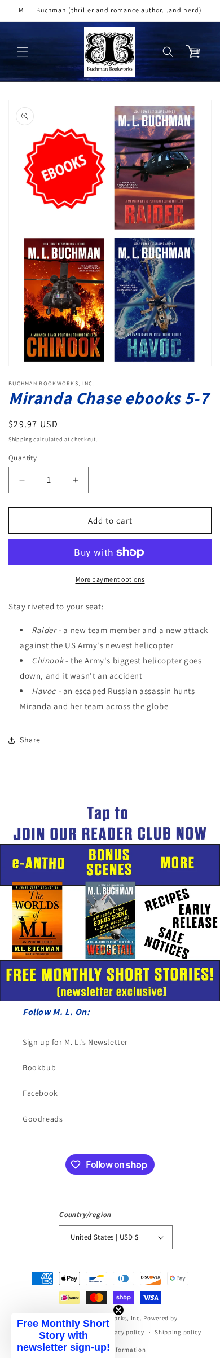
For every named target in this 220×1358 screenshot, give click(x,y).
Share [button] (30, 740)
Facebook (40, 1093)
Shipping (20, 439)
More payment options (110, 579)
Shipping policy (178, 1332)
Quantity (22, 458)
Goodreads (43, 1119)
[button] (22, 51)
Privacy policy (123, 1332)
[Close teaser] (118, 1310)
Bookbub (39, 1067)
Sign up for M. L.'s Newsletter (75, 1042)
